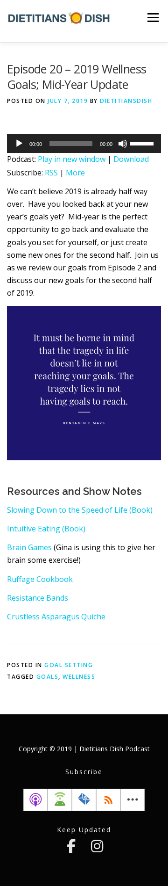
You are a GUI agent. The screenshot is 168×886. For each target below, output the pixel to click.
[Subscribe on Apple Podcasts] (35, 800)
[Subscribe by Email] (84, 800)
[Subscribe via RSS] (108, 800)
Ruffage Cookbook (40, 579)
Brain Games (30, 547)
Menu (153, 17)
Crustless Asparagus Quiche (56, 616)
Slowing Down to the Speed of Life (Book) (80, 510)
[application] (84, 143)
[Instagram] (97, 846)
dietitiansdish (126, 101)
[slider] (143, 142)
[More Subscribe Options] (132, 800)
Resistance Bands (37, 598)
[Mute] (122, 143)
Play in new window (71, 159)
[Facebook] (71, 846)
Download (131, 159)
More (75, 172)
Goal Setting (68, 665)
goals (47, 677)
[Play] (19, 143)
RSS (51, 172)
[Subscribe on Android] (60, 800)
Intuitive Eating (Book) (46, 528)
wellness (79, 677)
